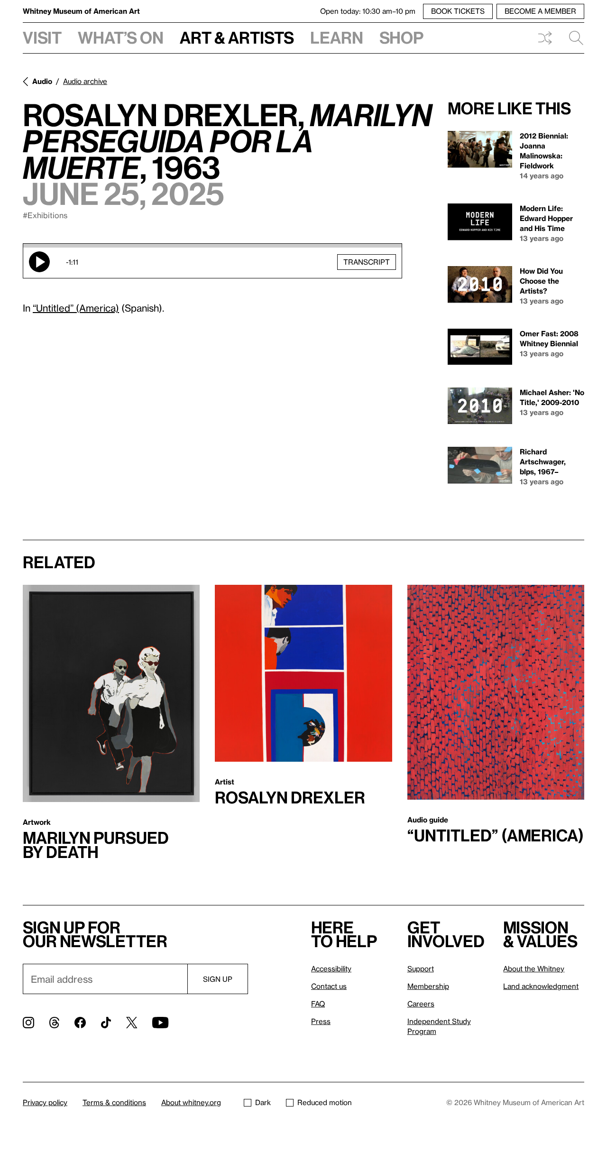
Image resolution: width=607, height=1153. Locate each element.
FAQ (318, 1003)
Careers (420, 1003)
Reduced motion (324, 1102)
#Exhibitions (45, 215)
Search (572, 38)
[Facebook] (80, 1022)
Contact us (329, 986)
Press (321, 1021)
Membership (428, 986)
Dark (263, 1102)
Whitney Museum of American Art (81, 11)
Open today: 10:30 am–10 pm (367, 11)
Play (39, 261)
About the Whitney (533, 968)
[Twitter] (132, 1022)
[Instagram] (28, 1022)
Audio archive (85, 81)
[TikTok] (106, 1022)
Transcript (366, 262)
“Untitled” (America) (76, 308)
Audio (42, 81)
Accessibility (331, 968)
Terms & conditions (114, 1102)
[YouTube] (160, 1022)
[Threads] (54, 1022)
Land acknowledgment (541, 986)
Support (420, 968)
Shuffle (545, 38)
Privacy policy (45, 1102)
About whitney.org (191, 1102)
